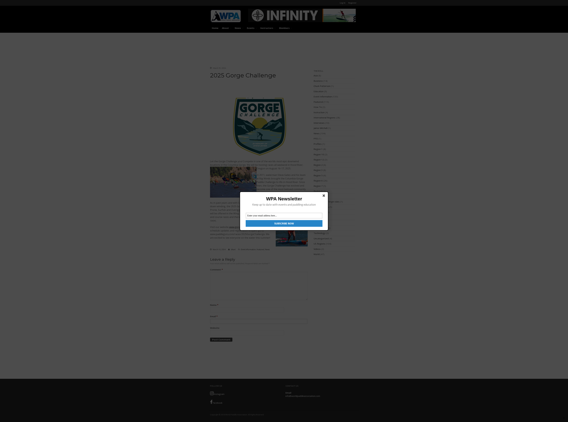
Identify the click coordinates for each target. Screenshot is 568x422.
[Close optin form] (324, 196)
